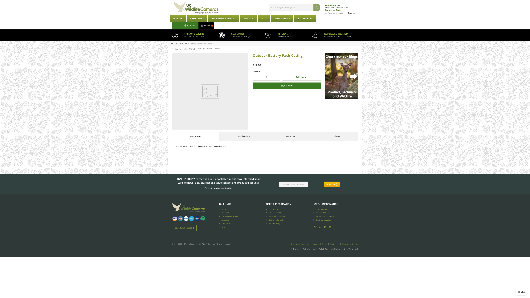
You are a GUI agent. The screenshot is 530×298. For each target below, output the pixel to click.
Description (195, 136)
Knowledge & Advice (223, 18)
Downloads (291, 136)
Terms (324, 244)
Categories (196, 18)
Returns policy (274, 223)
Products (225, 212)
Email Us (351, 13)
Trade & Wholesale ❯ (184, 227)
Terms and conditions (325, 216)
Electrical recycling (323, 220)
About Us (248, 18)
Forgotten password (276, 216)
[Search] (316, 7)
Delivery (336, 136)
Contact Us (306, 18)
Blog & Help (281, 18)
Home (179, 18)
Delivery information (277, 220)
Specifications (243, 136)
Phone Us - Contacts (335, 13)
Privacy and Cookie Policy (299, 244)
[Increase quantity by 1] (277, 77)
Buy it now (286, 85)
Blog (223, 227)
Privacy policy (321, 209)
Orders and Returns (350, 244)
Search (316, 244)
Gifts (264, 18)
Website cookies (322, 212)
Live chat (352, 248)
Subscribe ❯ (332, 184)
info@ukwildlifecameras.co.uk (336, 7)
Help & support (274, 212)
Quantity (256, 71)
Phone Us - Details (328, 248)
